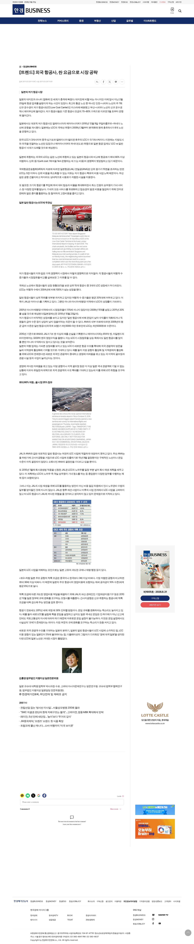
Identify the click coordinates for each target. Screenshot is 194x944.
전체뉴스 (42, 20)
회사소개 (91, 901)
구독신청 (170, 2)
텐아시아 (33, 920)
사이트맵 (176, 901)
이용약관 (118, 901)
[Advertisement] (97, 44)
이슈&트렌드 (150, 20)
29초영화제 (90, 920)
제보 (162, 2)
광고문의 (109, 901)
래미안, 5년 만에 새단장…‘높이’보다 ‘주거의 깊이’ (45, 716)
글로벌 (129, 20)
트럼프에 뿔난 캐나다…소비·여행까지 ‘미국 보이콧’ (46, 725)
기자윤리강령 (144, 901)
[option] (155, 713)
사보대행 (146, 2)
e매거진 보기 (155, 604)
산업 (113, 20)
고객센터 (167, 901)
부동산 (97, 20)
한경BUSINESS (30, 66)
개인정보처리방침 (130, 901)
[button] (172, 10)
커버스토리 (62, 20)
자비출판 (154, 2)
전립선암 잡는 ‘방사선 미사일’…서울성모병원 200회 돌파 (50, 707)
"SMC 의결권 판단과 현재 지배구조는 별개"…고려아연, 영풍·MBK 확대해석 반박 (61, 712)
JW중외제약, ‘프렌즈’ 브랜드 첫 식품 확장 (41, 721)
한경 (102, 2)
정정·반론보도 (157, 901)
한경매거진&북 (18, 2)
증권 (81, 20)
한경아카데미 (91, 915)
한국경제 (33, 915)
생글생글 (52, 920)
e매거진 (178, 2)
